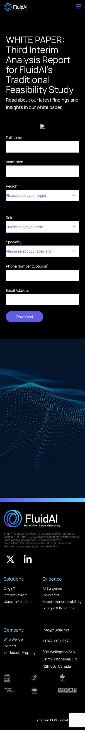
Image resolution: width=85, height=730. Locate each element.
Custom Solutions (18, 601)
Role (24, 222)
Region (26, 191)
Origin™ (10, 588)
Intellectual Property (20, 652)
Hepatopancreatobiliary (62, 601)
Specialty (29, 246)
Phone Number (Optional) (27, 266)
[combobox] (42, 195)
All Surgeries (52, 588)
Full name (14, 137)
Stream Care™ (15, 595)
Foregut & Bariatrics (58, 608)
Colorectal (51, 595)
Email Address (17, 290)
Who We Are (13, 639)
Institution (14, 161)
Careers (10, 646)
